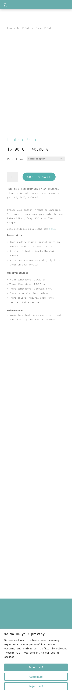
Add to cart (39, 177)
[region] (36, 661)
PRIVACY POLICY (36, 624)
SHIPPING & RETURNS (36, 620)
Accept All (36, 667)
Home (10, 28)
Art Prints (24, 28)
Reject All (36, 686)
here (52, 228)
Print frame (15, 159)
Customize (36, 676)
